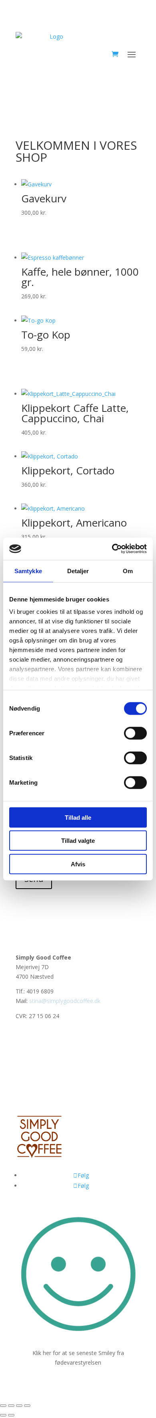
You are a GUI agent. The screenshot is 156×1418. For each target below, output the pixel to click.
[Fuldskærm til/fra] (11, 1405)
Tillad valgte (78, 840)
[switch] (135, 733)
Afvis (78, 863)
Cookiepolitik (32, 1067)
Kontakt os (30, 1097)
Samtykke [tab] (28, 570)
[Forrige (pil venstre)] (3, 1415)
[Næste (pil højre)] (11, 1415)
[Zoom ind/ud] (3, 1405)
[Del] (19, 1405)
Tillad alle (78, 817)
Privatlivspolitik (35, 1052)
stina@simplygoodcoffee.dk (64, 1001)
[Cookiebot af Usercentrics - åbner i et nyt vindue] (112, 549)
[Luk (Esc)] (27, 1405)
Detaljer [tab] (78, 570)
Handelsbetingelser (40, 1082)
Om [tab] (128, 570)
